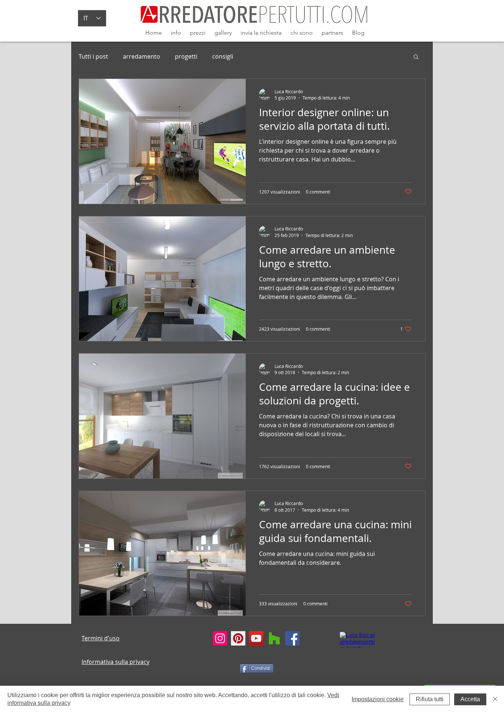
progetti (186, 56)
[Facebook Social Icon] (292, 638)
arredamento (141, 56)
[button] (416, 57)
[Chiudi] (495, 699)
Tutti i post (93, 56)
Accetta (470, 699)
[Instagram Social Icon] (220, 638)
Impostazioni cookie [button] (378, 699)
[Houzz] (274, 638)
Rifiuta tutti (429, 699)
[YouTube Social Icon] (256, 638)
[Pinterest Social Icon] (238, 638)
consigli (222, 56)
